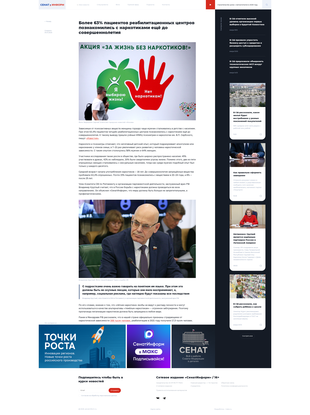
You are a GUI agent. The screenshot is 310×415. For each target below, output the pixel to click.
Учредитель (195, 386)
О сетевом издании (164, 386)
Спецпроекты (102, 5)
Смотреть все (247, 336)
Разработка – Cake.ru (223, 409)
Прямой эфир (133, 5)
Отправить (115, 390)
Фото (118, 5)
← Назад (48, 21)
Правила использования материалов (171, 390)
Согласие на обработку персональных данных (99, 395)
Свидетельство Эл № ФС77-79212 (169, 383)
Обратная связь (227, 383)
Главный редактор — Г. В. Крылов (204, 383)
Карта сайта (155, 409)
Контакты (166, 5)
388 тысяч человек (120, 320)
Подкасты (150, 5)
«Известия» (92, 138)
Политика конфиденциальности (234, 386)
